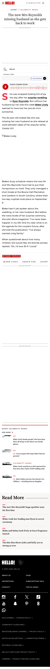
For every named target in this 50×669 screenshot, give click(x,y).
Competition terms (35, 638)
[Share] (44, 78)
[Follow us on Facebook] (19, 597)
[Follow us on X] (31, 597)
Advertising (8, 581)
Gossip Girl (29, 262)
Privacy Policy (37, 631)
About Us (6, 575)
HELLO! (12, 69)
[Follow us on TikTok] (42, 597)
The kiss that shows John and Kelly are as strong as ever (22, 544)
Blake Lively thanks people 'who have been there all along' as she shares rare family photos (29, 441)
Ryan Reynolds (20, 101)
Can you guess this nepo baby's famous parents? (29, 454)
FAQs (28, 575)
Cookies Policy (23, 618)
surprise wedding (37, 97)
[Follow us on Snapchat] (19, 603)
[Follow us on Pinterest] (31, 603)
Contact (6, 587)
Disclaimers (8, 618)
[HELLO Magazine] (10, 3)
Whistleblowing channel (14, 631)
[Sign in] (43, 3)
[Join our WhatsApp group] (7, 610)
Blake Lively (41, 104)
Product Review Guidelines (26, 659)
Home (14, 10)
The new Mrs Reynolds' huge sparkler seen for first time (23, 508)
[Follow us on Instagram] (7, 597)
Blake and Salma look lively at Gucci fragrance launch (24, 532)
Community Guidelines (13, 625)
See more (6, 432)
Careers (6, 659)
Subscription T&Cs (35, 581)
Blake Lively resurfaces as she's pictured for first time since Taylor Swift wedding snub (29, 467)
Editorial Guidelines (12, 645)
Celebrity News (29, 10)
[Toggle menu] (3, 3)
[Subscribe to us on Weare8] (42, 603)
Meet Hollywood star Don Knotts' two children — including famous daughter (28, 480)
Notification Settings (12, 638)
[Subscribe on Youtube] (7, 603)
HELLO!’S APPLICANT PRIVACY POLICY (18, 652)
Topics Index (32, 587)
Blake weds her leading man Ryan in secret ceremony (23, 520)
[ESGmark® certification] (19, 562)
